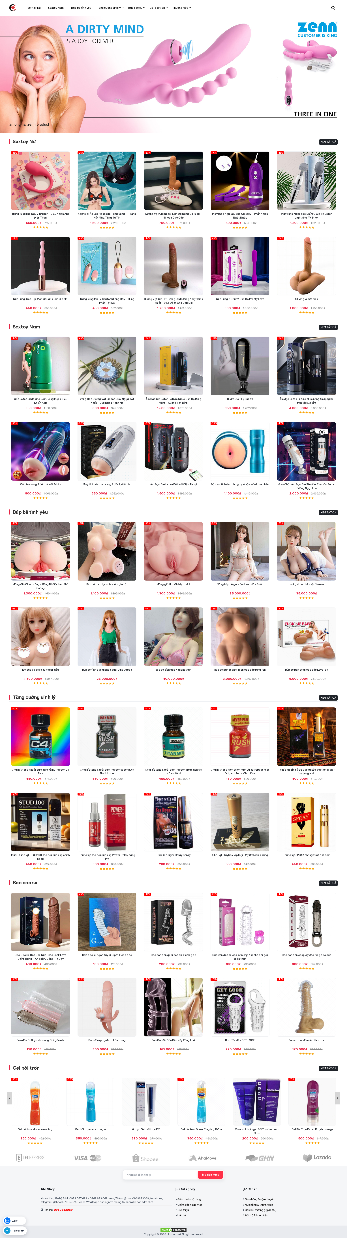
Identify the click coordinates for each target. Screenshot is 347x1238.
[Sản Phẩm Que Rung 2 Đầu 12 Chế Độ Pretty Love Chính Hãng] (240, 266)
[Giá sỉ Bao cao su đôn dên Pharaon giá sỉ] (306, 1007)
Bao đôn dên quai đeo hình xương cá (173, 955)
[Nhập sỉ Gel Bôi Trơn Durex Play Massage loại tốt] (257, 1102)
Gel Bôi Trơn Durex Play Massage (257, 1129)
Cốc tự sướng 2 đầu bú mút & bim (40, 484)
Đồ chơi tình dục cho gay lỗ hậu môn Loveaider (240, 484)
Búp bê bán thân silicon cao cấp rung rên (240, 669)
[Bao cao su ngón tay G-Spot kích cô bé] (107, 922)
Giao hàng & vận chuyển (259, 1199)
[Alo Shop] (12, 8)
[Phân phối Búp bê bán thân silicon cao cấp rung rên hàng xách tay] (240, 636)
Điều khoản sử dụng (189, 1199)
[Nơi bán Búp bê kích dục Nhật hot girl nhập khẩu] (173, 636)
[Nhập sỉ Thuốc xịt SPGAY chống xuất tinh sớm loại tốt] (306, 822)
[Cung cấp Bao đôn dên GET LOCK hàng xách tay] (240, 1007)
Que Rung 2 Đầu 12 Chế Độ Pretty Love (240, 299)
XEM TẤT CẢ (328, 141)
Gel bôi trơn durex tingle (35, 1129)
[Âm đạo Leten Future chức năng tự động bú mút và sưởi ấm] (306, 366)
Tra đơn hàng (210, 1174)
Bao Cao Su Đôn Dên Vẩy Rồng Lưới (173, 1040)
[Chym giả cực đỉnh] (306, 266)
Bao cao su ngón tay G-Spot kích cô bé (107, 955)
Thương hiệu (180, 7)
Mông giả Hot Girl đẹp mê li (173, 584)
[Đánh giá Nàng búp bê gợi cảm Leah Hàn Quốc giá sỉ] (240, 551)
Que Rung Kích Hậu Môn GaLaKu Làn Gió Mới (40, 299)
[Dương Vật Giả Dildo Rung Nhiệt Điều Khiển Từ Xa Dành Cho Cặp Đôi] (173, 266)
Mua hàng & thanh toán (259, 1204)
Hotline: (58, 1209)
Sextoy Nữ (24, 141)
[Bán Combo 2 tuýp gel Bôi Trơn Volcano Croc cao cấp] (201, 1102)
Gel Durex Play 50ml (312, 1129)
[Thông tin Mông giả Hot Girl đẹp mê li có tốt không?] (173, 551)
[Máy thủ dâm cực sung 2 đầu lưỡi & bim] (107, 451)
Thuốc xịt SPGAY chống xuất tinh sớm (306, 855)
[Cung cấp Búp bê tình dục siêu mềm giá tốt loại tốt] (107, 551)
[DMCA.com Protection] (173, 1229)
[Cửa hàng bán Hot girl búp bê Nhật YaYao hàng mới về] (306, 551)
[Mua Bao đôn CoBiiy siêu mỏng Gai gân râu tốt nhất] (40, 1007)
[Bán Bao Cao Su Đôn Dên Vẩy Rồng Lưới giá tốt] (173, 1007)
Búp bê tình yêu (30, 512)
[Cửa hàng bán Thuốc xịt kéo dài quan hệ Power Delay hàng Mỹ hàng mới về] (107, 822)
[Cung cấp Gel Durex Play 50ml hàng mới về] (312, 1102)
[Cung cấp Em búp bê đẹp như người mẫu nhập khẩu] (40, 636)
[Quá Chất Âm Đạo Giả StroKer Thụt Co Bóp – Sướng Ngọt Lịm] (306, 451)
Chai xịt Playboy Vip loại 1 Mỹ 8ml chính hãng (240, 855)
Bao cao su (25, 883)
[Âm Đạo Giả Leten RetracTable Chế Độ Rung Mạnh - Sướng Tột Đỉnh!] (173, 366)
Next (337, 1098)
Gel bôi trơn (26, 1068)
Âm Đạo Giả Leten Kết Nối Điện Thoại (173, 484)
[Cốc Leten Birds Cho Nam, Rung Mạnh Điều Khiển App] (40, 366)
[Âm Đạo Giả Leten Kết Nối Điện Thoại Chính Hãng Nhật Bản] (173, 451)
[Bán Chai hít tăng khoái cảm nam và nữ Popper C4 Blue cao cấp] (40, 736)
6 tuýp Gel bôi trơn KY (90, 1129)
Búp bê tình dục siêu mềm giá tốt (107, 584)
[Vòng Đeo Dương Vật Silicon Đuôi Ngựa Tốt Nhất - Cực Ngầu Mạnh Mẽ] (107, 366)
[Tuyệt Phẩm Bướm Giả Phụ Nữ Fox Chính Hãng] (240, 366)
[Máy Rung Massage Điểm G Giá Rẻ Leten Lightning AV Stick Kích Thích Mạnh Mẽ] (306, 181)
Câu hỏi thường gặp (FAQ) (261, 1210)
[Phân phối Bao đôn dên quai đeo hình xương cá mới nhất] (173, 922)
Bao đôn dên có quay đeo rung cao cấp (306, 955)
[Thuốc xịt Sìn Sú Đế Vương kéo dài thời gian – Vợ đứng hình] (306, 736)
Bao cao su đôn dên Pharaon (306, 1040)
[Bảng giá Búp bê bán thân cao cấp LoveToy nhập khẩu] (306, 636)
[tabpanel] (173, 74)
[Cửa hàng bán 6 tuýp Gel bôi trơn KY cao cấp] (90, 1102)
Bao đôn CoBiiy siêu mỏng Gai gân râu (41, 1040)
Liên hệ (181, 1215)
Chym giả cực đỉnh (306, 299)
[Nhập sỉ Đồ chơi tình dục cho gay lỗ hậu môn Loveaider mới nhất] (240, 451)
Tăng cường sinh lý (34, 697)
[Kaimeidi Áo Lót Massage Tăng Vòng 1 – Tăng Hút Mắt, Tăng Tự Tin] (107, 181)
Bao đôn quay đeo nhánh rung (107, 1040)
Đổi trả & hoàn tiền (256, 1215)
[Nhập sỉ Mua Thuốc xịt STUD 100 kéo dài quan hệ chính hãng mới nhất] (40, 822)
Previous (9, 1098)
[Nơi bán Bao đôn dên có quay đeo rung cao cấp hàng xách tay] (306, 922)
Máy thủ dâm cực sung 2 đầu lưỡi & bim (107, 484)
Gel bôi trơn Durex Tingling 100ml (146, 1129)
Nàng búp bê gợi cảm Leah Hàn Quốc (240, 584)
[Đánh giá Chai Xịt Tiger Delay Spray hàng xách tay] (173, 822)
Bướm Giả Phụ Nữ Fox (240, 399)
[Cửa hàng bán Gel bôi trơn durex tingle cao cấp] (35, 1102)
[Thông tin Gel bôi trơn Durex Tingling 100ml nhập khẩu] (146, 1102)
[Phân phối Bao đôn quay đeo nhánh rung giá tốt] (107, 1007)
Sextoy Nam (26, 327)
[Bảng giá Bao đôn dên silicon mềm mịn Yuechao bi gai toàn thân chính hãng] (240, 922)
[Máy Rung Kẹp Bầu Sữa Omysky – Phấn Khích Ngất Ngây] (240, 181)
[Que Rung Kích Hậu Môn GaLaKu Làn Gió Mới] (40, 266)
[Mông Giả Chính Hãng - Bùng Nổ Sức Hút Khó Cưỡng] (40, 551)
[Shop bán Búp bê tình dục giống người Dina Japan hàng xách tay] (107, 636)
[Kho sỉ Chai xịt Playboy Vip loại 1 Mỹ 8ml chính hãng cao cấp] (240, 822)
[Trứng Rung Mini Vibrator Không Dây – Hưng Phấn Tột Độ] (107, 266)
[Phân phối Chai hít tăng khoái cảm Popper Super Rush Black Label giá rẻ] (107, 736)
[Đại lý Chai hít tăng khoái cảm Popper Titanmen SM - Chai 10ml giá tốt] (173, 736)
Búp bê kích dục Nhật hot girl (173, 669)
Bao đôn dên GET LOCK (240, 1040)
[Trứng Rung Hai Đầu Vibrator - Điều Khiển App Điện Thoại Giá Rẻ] (40, 181)
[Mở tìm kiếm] (333, 8)
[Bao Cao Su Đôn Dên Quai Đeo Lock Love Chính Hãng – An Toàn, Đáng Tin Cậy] (40, 922)
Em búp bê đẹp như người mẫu (40, 669)
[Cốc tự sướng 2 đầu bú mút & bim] (40, 451)
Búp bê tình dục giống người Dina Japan (107, 669)
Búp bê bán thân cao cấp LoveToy (306, 669)
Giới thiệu (183, 1210)
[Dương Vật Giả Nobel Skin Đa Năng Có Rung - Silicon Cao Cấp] (173, 181)
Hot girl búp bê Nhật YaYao (307, 584)
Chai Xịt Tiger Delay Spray (173, 855)
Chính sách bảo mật (189, 1204)
